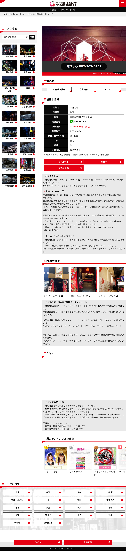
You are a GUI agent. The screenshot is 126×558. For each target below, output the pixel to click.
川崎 (79, 492)
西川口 (48, 515)
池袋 (110, 515)
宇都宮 (17, 523)
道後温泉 (48, 523)
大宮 (17, 515)
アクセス (109, 89)
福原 (110, 492)
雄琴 (17, 508)
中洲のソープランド (26, 14)
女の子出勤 (64, 168)
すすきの (110, 500)
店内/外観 (84, 89)
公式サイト (64, 162)
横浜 (79, 508)
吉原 (17, 492)
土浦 (48, 508)
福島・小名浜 (17, 500)
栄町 (79, 500)
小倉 (110, 508)
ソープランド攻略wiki (8, 14)
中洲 (48, 492)
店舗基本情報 (59, 89)
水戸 (79, 515)
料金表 (104, 162)
